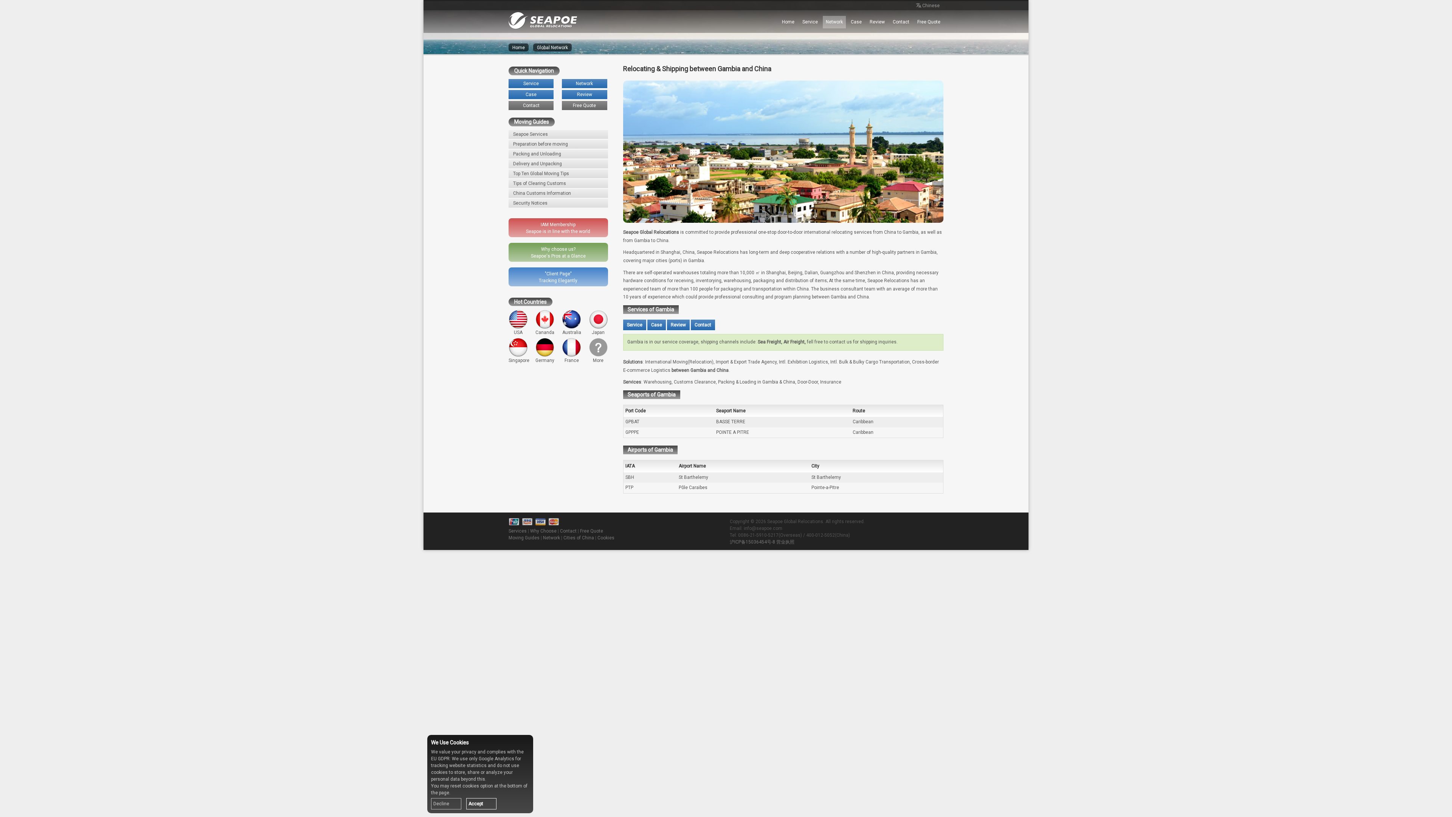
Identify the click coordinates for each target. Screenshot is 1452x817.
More (598, 360)
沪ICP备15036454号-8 (752, 542)
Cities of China (578, 538)
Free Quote (928, 22)
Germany (544, 360)
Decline (441, 803)
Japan (598, 332)
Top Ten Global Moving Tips (541, 173)
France (572, 360)
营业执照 (785, 542)
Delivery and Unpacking (537, 163)
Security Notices (530, 203)
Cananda (544, 332)
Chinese (931, 5)
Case (856, 22)
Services (518, 531)
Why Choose (543, 531)
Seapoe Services (530, 134)
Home (788, 22)
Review (877, 22)
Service (810, 22)
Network (834, 22)
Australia (571, 332)
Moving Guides (524, 538)
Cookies (605, 538)
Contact (901, 22)
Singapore (519, 360)
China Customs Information (542, 193)
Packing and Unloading (537, 154)
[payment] (541, 522)
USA (518, 332)
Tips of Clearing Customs (539, 183)
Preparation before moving (540, 144)
